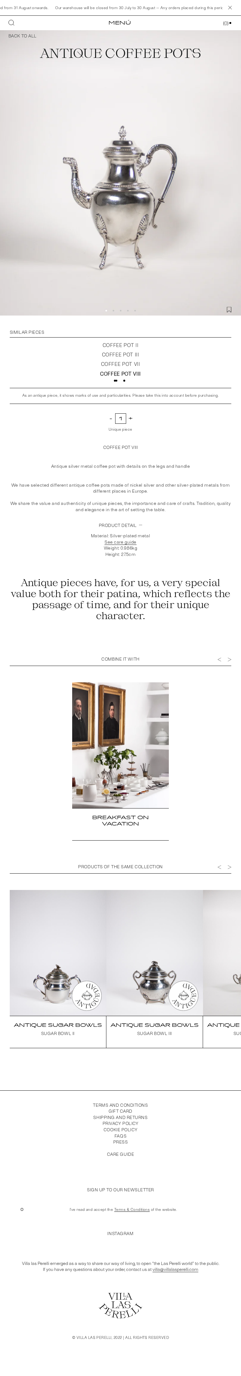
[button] (106, 310)
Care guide (120, 1154)
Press (120, 1141)
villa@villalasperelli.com (175, 1269)
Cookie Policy (120, 1129)
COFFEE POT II (120, 345)
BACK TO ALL (22, 35)
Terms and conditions (120, 1105)
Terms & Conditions (132, 1209)
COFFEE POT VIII (120, 374)
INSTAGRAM (120, 1233)
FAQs (120, 1135)
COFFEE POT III (120, 354)
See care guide (120, 542)
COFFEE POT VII (120, 364)
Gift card (120, 1111)
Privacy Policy (121, 1123)
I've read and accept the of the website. (123, 1209)
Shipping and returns (120, 1117)
